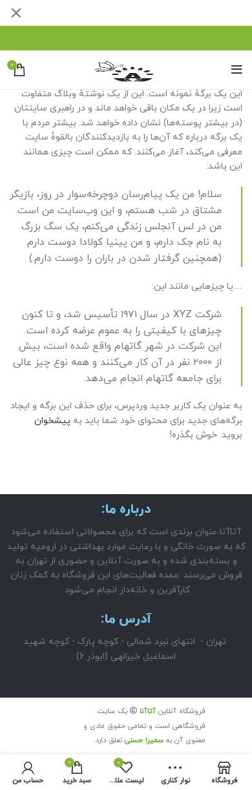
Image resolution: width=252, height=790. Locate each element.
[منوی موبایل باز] (237, 70)
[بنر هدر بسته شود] (16, 13)
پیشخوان (52, 421)
